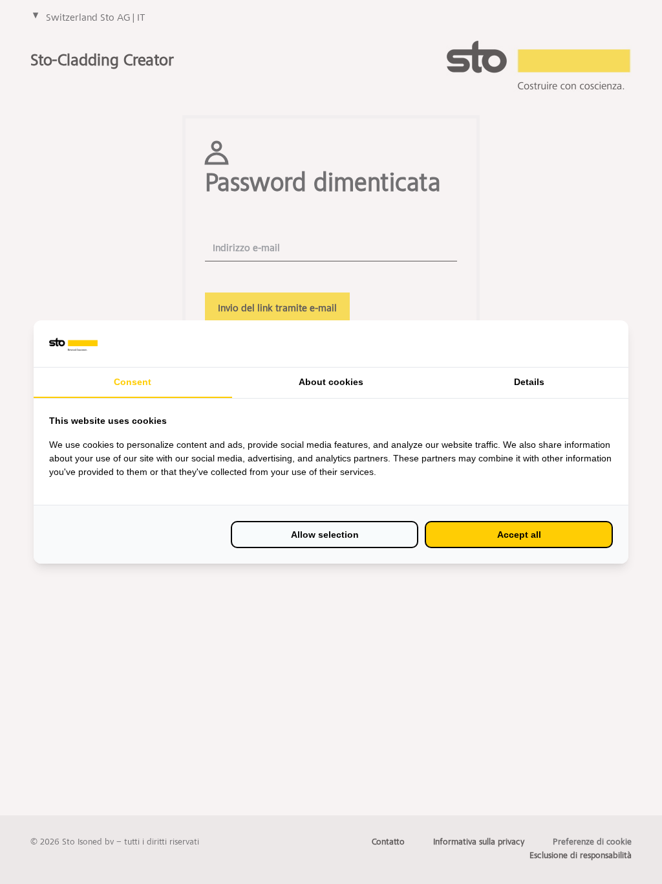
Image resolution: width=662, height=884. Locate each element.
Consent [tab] (132, 382)
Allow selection (325, 534)
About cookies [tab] (331, 382)
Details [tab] (529, 382)
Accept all (519, 534)
